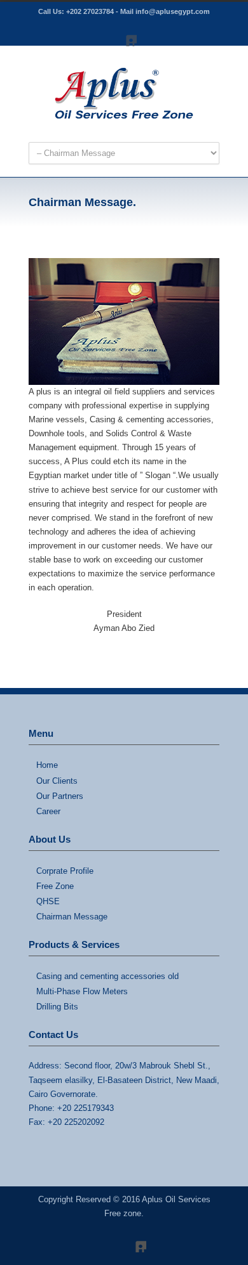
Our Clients (57, 781)
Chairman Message (71, 916)
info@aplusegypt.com (172, 11)
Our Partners (59, 796)
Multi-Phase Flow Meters (82, 991)
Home (47, 765)
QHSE (48, 901)
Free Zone (55, 886)
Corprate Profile (64, 871)
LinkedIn (124, 33)
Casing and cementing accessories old (107, 976)
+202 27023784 (90, 11)
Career (48, 811)
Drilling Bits (57, 1006)
